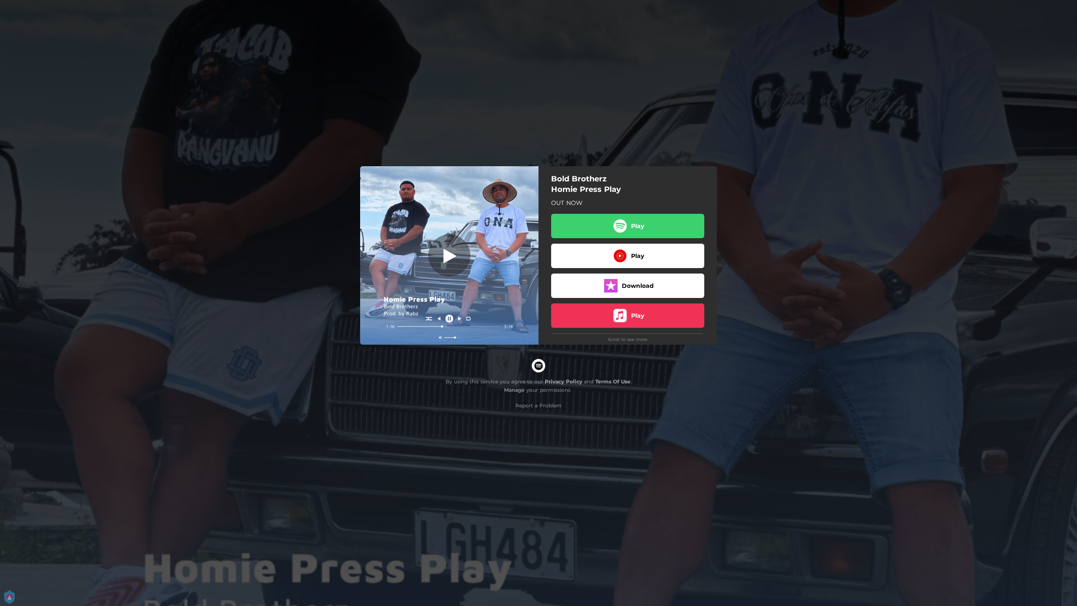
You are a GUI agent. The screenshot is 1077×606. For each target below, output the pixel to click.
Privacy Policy (563, 381)
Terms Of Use (613, 381)
